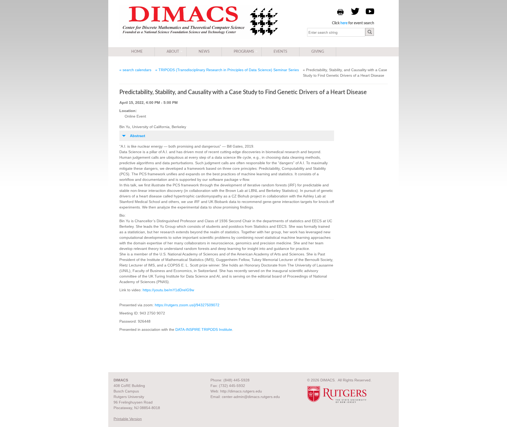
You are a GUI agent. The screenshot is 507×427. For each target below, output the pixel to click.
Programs (244, 52)
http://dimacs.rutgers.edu (241, 391)
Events (280, 52)
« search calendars (135, 70)
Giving (317, 52)
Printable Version (128, 419)
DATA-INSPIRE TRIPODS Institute (203, 329)
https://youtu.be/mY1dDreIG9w (168, 290)
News (204, 52)
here (344, 23)
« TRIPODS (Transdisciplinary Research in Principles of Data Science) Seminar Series (227, 70)
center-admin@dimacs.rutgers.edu (251, 397)
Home (137, 52)
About (173, 52)
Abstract (137, 136)
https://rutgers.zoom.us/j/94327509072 (187, 305)
